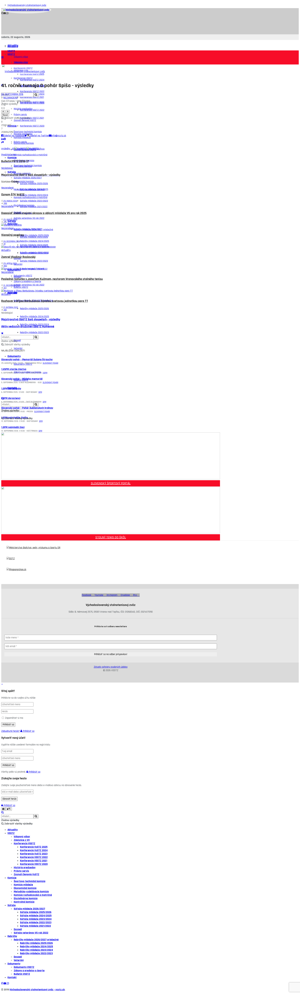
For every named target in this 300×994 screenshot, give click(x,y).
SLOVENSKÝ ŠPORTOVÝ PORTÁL (111, 483)
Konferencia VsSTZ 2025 (34, 847)
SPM (40, 392)
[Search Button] (2, 398)
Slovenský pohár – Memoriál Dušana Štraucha (26, 359)
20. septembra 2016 (12, 94)
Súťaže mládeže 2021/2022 (35, 926)
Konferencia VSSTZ (24, 843)
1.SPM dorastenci (10, 398)
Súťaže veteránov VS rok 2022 (29, 218)
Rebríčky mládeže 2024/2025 (34, 316)
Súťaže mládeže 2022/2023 (34, 261)
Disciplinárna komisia (24, 205)
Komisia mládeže (23, 884)
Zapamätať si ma (14, 718)
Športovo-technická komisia (28, 165)
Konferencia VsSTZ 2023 (32, 102)
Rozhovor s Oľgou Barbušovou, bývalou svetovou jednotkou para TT (44, 301)
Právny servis (20, 141)
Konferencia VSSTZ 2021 (32, 118)
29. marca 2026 (10, 201)
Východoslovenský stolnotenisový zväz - (32, 989)
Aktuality (13, 46)
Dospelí (17, 277)
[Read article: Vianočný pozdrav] (110, 225)
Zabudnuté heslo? (10, 731)
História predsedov (24, 867)
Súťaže (12, 221)
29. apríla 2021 (10, 263)
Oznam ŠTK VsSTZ (12, 195)
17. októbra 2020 (10, 307)
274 (5, 222)
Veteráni (18, 348)
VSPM (45, 373)
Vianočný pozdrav (12, 235)
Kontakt (12, 388)
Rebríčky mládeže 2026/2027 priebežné (36, 939)
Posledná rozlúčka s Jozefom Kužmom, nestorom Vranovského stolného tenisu (52, 279)
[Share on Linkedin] (2, 139)
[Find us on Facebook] (2, 13)
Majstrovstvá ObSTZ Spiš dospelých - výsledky (30, 319)
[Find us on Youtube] (4, 13)
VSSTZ (11, 51)
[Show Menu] (2, 57)
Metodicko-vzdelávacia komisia (29, 189)
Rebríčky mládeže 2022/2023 (34, 332)
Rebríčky (12, 292)
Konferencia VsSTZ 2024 (32, 79)
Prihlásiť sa (28, 731)
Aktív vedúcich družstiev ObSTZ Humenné (27, 326)
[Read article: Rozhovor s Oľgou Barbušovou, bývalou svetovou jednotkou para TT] (110, 291)
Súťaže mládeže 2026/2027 (28, 229)
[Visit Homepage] (26, 9)
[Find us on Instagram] (7, 13)
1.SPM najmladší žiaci (13, 427)
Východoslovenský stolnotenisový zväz (27, 5)
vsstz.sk (60, 989)
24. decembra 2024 (11, 241)
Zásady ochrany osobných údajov (111, 667)
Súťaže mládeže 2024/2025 (36, 915)
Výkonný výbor (21, 56)
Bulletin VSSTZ (21, 380)
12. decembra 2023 (11, 285)
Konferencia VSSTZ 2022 (32, 110)
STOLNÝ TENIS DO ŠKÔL (110, 537)
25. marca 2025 (10, 219)
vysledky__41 (7, 148)
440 (5, 310)
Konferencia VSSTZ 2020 (32, 126)
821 (5, 288)
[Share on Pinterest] (5, 139)
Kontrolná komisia (24, 902)
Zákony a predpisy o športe (27, 372)
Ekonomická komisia (24, 181)
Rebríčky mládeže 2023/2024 (36, 950)
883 (5, 266)
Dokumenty (14, 356)
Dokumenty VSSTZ (23, 275)
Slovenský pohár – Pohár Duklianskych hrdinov (27, 408)
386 (5, 203)
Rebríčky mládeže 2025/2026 (34, 308)
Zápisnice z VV (22, 840)
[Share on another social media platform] (2, 142)
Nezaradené (10, 97)
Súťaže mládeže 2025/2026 (34, 183)
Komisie (12, 126)
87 (4, 244)
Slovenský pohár (50, 363)
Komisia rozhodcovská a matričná (30, 154)
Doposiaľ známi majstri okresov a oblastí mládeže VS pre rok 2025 (44, 213)
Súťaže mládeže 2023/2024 (34, 253)
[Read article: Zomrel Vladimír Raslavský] (110, 247)
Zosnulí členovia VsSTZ (26, 874)
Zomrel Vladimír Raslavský (18, 257)
